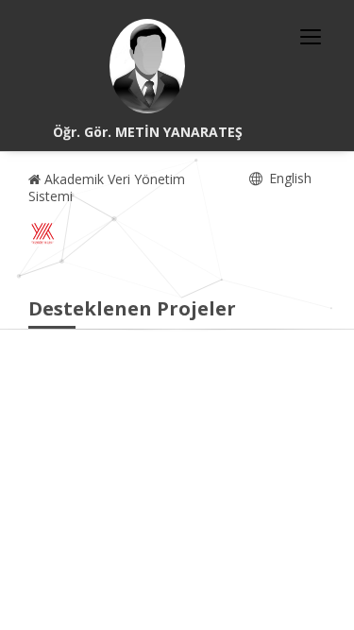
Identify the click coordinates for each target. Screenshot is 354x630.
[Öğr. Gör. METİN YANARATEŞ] (147, 66)
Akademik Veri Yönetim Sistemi (106, 187)
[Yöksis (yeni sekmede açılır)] (42, 233)
